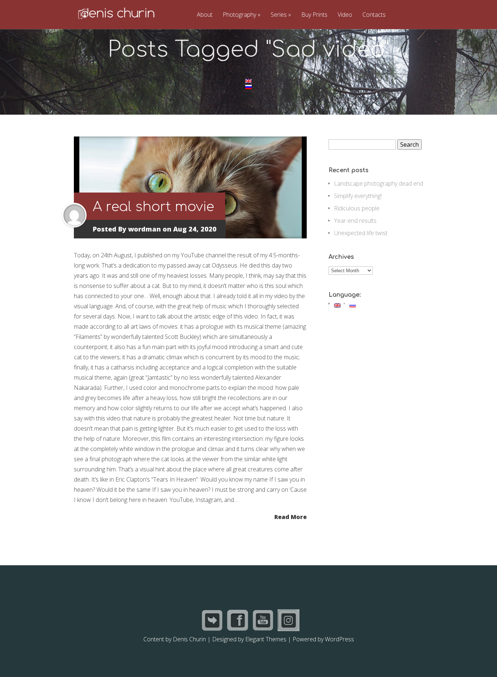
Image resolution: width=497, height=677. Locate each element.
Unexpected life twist (360, 233)
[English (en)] (248, 81)
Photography (242, 15)
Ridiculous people (356, 208)
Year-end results (355, 221)
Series (281, 15)
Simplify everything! (358, 196)
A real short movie (153, 206)
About (204, 15)
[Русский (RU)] (248, 87)
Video (345, 15)
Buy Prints (314, 15)
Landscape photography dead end (378, 183)
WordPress (339, 639)
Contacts (374, 15)
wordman (144, 229)
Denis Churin (189, 639)
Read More (290, 516)
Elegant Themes (265, 639)
